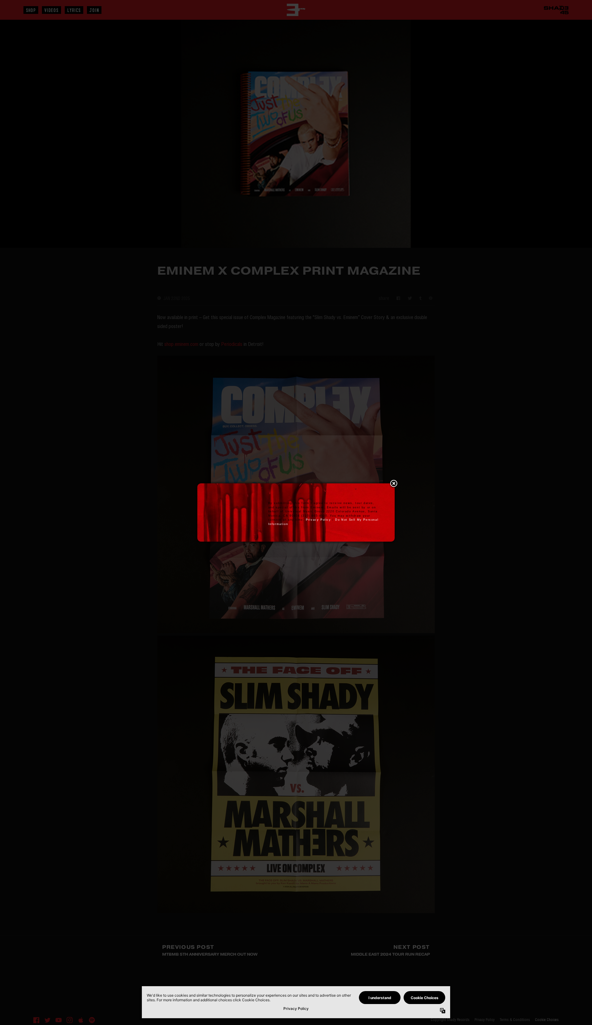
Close (393, 484)
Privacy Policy (318, 519)
